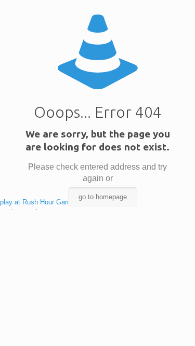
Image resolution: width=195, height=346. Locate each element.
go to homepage (103, 197)
